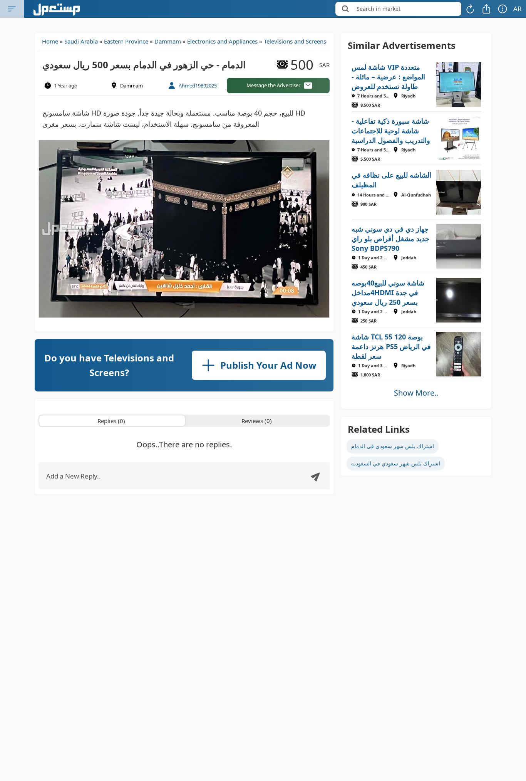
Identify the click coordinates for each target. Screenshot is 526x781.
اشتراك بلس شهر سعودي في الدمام (392, 446)
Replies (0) (111, 421)
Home (50, 41)
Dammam (167, 41)
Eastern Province (126, 41)
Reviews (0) (256, 421)
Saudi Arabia (81, 41)
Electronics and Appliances (222, 41)
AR (517, 8)
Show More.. (416, 393)
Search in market (378, 8)
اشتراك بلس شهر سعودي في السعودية (395, 463)
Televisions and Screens (295, 41)
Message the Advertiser (273, 85)
